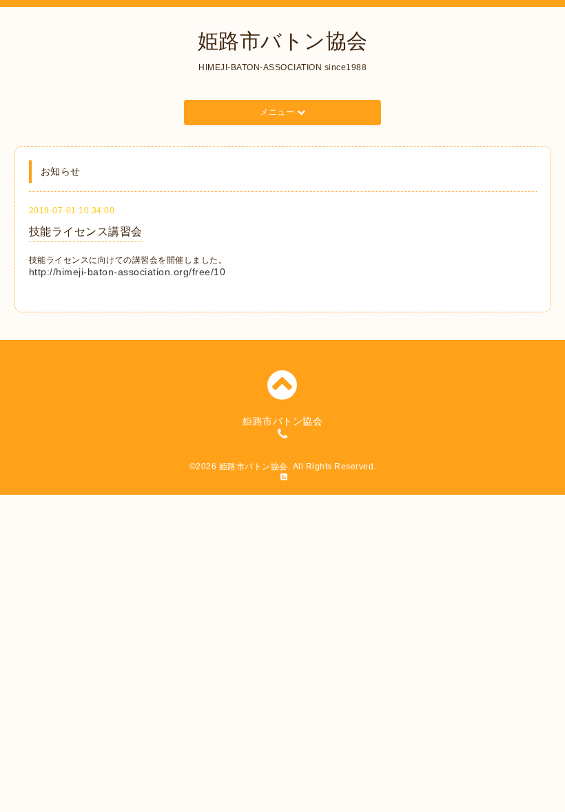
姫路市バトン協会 (283, 41)
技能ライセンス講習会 (86, 231)
